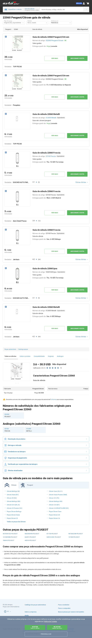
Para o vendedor (63, 605)
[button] (79, 3)
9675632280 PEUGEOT (75, 533)
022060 (7, 415)
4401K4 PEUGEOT (30, 540)
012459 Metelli (51, 118)
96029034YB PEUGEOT (32, 533)
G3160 (7, 430)
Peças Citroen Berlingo (14, 511)
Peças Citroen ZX (54, 515)
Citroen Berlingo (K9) (55, 501)
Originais (51, 356)
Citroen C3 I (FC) (54, 498)
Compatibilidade (39, 356)
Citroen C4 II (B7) (54, 505)
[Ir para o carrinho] (88, 3)
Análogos (60, 356)
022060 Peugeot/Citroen (54, 40)
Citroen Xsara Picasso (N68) (58, 494)
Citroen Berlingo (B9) (13, 501)
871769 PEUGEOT (52, 533)
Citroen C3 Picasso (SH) (14, 508)
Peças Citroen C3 (12, 518)
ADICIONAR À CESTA (77, 58)
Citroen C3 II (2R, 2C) (13, 505)
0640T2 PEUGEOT (30, 537)
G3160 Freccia (51, 156)
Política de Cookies (50, 621)
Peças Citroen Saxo (55, 511)
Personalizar (46, 634)
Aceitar (34, 627)
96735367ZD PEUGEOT (10, 533)
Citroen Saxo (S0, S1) (55, 491)
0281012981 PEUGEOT (54, 537)
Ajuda (26, 615)
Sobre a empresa (30, 612)
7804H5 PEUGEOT (8, 540)
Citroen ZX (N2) (12, 498)
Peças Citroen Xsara (13, 515)
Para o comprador (64, 608)
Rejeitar (57, 627)
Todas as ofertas (10, 356)
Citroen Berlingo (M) (13, 491)
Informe (53, 399)
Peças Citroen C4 (54, 518)
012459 (29, 430)
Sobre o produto (25, 356)
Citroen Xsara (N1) (13, 494)
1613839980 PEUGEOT (10, 537)
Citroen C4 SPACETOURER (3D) (59, 508)
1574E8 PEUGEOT (74, 537)
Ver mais (54, 58)
